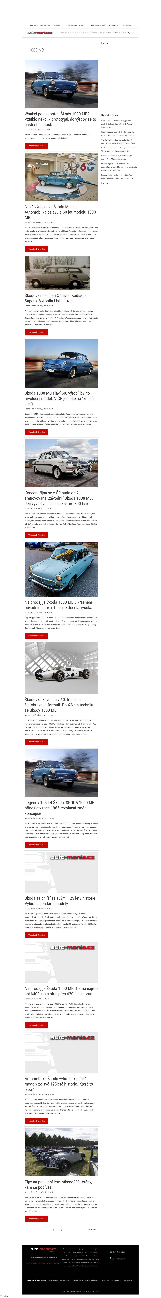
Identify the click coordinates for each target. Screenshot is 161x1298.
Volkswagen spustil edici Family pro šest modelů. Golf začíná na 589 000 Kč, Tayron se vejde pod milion (117, 124)
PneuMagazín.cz (65, 1280)
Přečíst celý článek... (36, 145)
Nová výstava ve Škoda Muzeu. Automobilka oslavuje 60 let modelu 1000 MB (60, 212)
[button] (89, 33)
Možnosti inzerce (50, 1257)
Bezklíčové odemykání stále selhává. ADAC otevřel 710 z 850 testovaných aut (117, 157)
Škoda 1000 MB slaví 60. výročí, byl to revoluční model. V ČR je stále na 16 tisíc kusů (60, 398)
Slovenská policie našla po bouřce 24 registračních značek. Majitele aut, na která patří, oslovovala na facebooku (119, 167)
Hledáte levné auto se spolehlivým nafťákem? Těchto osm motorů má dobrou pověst (117, 149)
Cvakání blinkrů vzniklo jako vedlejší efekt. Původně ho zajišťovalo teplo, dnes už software (118, 141)
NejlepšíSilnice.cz (79, 1280)
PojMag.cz (117, 1280)
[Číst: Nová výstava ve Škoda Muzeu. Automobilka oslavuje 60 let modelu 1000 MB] (61, 177)
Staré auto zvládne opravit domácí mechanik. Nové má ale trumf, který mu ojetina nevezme (117, 133)
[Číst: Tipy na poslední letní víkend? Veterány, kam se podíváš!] (61, 1152)
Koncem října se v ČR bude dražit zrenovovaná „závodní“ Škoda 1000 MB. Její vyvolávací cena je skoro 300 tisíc (59, 498)
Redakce (33, 1257)
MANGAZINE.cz (106, 1280)
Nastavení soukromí (33, 1263)
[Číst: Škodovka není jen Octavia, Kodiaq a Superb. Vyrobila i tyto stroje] (57, 273)
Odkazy (40, 1257)
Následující (94, 1229)
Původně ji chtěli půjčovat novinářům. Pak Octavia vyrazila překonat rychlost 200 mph (117, 176)
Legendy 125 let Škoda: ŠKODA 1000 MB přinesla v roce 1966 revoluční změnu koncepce (60, 808)
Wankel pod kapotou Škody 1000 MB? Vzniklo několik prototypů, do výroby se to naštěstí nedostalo (60, 119)
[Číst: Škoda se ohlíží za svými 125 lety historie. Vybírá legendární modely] (61, 872)
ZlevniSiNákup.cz (128, 1280)
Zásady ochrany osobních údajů (49, 1263)
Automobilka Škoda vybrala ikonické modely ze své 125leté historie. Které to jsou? (59, 1084)
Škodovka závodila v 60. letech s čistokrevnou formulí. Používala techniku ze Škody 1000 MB (59, 705)
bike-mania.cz (53, 1280)
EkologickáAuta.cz (92, 1280)
